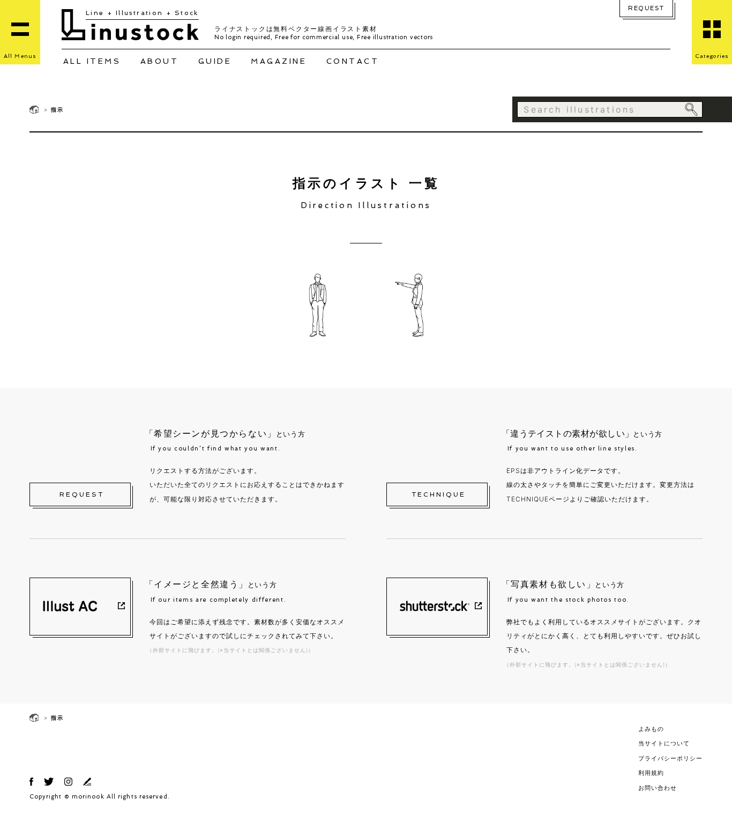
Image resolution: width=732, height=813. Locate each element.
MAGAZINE (279, 61)
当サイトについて (664, 743)
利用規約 (651, 773)
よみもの (651, 729)
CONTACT (352, 61)
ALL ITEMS (92, 61)
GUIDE (215, 61)
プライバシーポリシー (670, 758)
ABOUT (159, 61)
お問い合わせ (657, 788)
